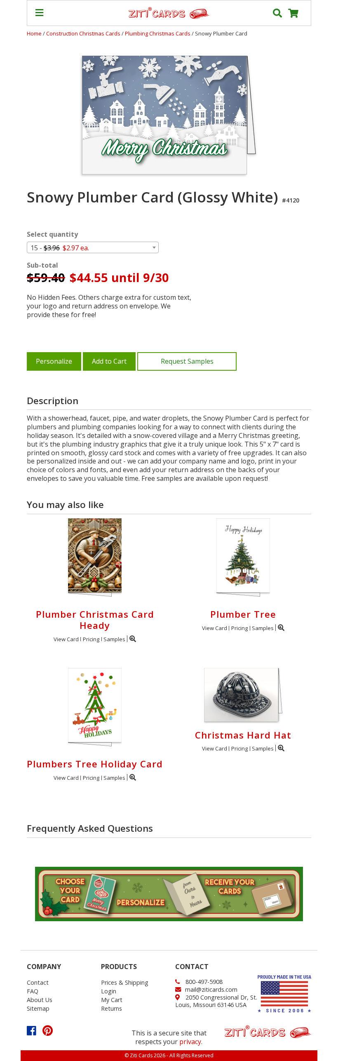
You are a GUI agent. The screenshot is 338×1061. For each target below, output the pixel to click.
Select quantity (52, 234)
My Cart (111, 1000)
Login (108, 991)
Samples (114, 639)
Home (34, 33)
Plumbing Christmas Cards (158, 33)
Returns (111, 1008)
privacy (190, 1041)
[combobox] (93, 247)
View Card (66, 639)
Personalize (54, 361)
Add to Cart (109, 361)
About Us (39, 1000)
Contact (38, 982)
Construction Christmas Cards (84, 33)
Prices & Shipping (124, 982)
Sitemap (38, 1008)
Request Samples (187, 361)
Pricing (91, 639)
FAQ (32, 991)
